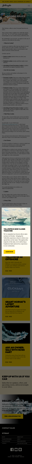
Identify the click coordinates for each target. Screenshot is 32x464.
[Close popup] (28, 210)
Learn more (9, 251)
